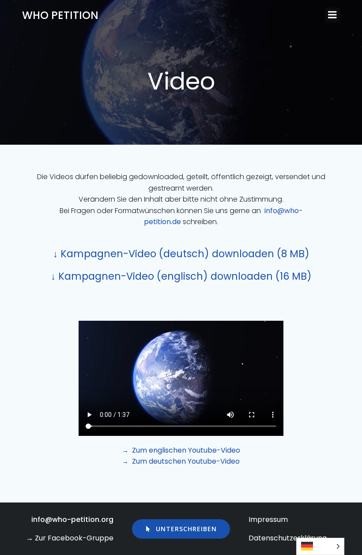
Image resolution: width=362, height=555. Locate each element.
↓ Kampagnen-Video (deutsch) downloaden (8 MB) (181, 254)
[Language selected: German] (320, 546)
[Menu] (332, 15)
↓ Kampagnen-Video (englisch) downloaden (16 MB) (181, 276)
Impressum (268, 519)
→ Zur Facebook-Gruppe (69, 538)
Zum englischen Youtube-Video (186, 450)
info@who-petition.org (72, 519)
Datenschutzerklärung (288, 538)
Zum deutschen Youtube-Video (186, 461)
